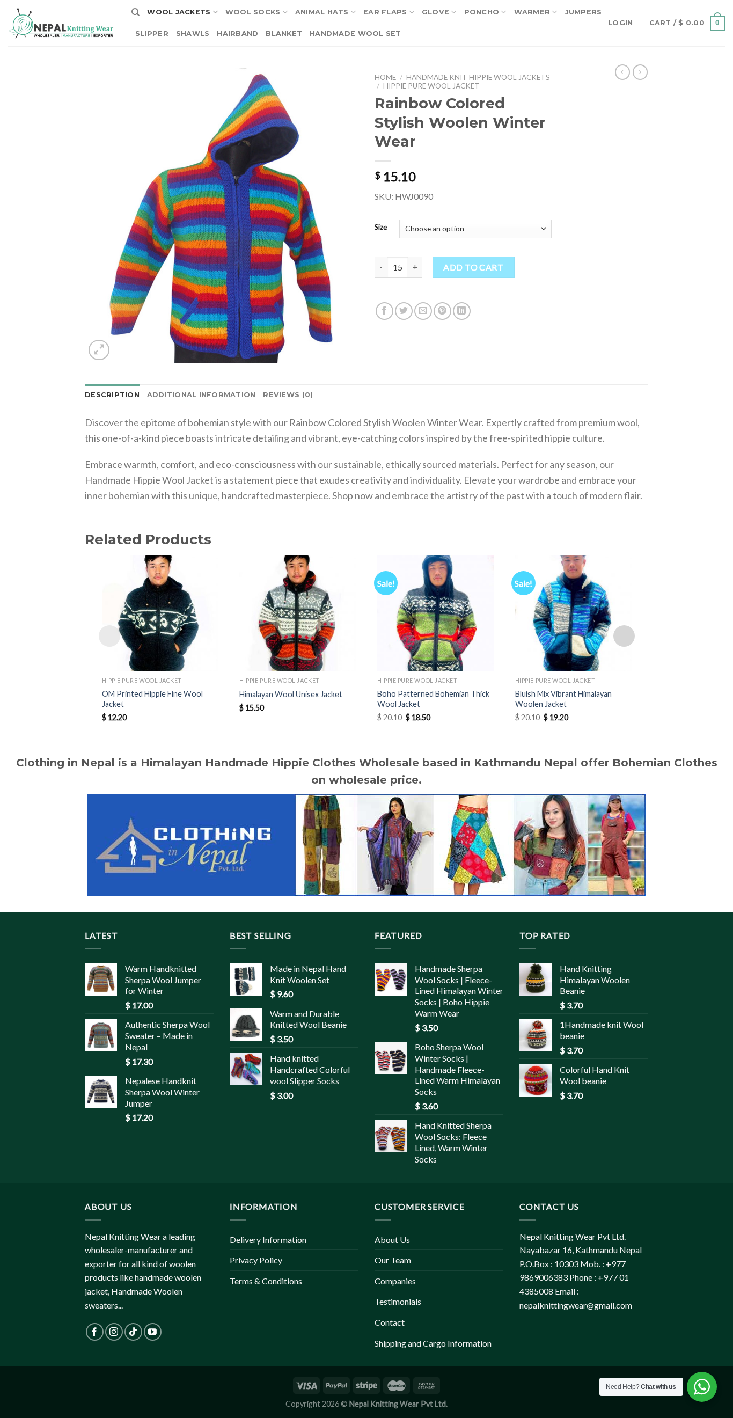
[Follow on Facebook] (95, 1332)
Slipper (151, 34)
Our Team (393, 1260)
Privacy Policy (256, 1260)
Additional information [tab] (201, 395)
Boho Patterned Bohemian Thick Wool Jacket (433, 698)
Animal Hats (322, 12)
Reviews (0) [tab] (288, 395)
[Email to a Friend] (423, 311)
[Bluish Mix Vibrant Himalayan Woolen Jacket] (573, 613)
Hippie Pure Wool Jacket (431, 86)
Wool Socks (253, 12)
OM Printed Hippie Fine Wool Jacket (152, 698)
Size (381, 227)
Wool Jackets (178, 12)
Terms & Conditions (266, 1281)
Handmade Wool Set (355, 34)
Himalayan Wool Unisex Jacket (290, 694)
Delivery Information (268, 1239)
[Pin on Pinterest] (442, 311)
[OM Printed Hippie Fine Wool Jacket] (160, 613)
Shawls (193, 34)
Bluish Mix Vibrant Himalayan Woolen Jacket (563, 698)
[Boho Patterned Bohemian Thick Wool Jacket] (435, 613)
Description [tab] (112, 395)
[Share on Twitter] (404, 311)
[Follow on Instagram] (114, 1332)
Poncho (482, 12)
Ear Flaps (385, 12)
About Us (392, 1239)
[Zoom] (99, 350)
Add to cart (473, 267)
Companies (395, 1281)
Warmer (532, 12)
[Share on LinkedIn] (462, 311)
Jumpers (583, 12)
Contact (390, 1322)
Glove (435, 12)
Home (385, 77)
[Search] (135, 12)
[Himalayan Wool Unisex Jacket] (297, 613)
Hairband (237, 34)
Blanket (284, 34)
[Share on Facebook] (384, 311)
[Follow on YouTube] (153, 1332)
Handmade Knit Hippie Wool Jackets (478, 77)
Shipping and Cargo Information (433, 1343)
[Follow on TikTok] (133, 1332)
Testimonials (398, 1301)
